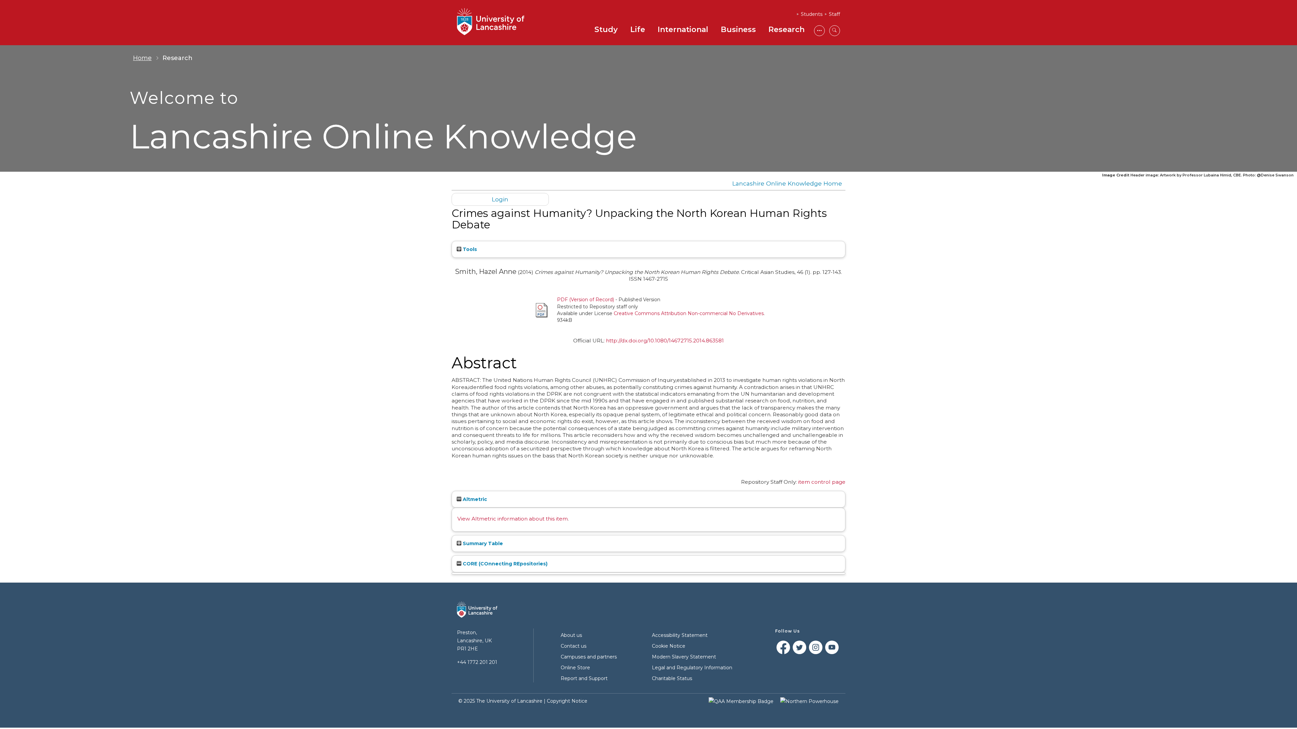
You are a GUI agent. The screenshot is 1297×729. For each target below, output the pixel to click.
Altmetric (474, 499)
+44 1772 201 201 (477, 662)
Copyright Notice (567, 701)
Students (811, 14)
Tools (469, 249)
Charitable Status (672, 678)
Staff (834, 14)
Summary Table (482, 543)
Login (500, 199)
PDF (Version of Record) (585, 300)
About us (571, 635)
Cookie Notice (668, 646)
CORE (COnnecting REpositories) (504, 564)
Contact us (573, 646)
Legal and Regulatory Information (692, 668)
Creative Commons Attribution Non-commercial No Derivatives (689, 313)
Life (637, 29)
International (683, 29)
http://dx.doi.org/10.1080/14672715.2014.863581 (665, 340)
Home (142, 58)
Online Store (575, 668)
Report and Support (584, 678)
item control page (821, 482)
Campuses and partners (589, 657)
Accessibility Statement (680, 635)
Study (606, 29)
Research (786, 29)
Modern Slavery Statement (684, 657)
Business (738, 29)
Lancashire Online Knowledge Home (787, 183)
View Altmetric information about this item (512, 518)
